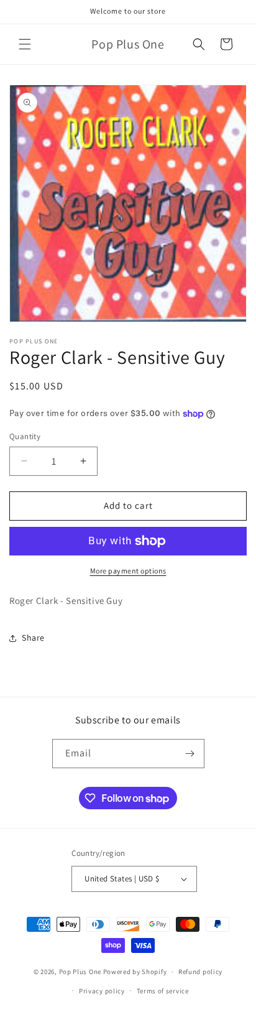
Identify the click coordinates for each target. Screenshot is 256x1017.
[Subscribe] (190, 753)
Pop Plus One (80, 971)
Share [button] (33, 637)
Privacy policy (102, 991)
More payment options (128, 570)
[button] (25, 44)
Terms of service (163, 991)
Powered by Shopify (135, 971)
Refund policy (200, 971)
